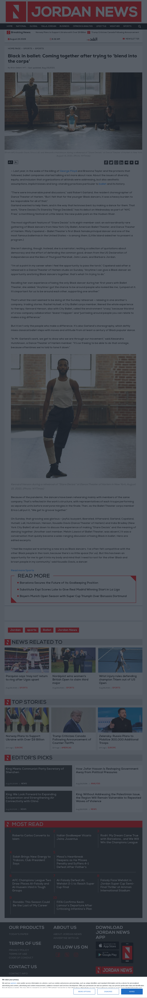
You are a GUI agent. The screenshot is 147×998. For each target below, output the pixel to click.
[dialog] (73, 987)
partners (14, 983)
